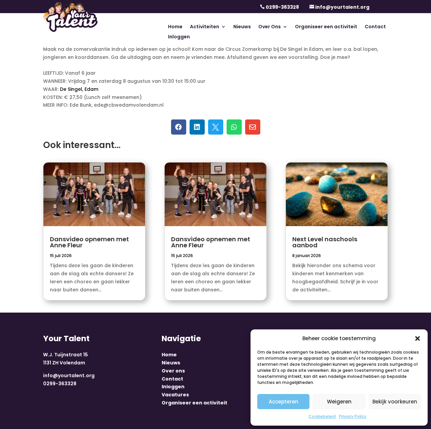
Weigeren (339, 401)
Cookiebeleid (322, 416)
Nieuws (242, 27)
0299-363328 (282, 7)
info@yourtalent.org (342, 7)
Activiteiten (204, 27)
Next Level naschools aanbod (324, 242)
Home (175, 27)
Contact (375, 27)
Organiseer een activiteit (326, 27)
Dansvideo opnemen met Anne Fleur (89, 242)
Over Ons (269, 27)
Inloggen (179, 37)
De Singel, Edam (79, 89)
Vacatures (175, 394)
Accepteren (283, 401)
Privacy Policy (352, 416)
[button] (417, 338)
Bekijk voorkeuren (394, 401)
